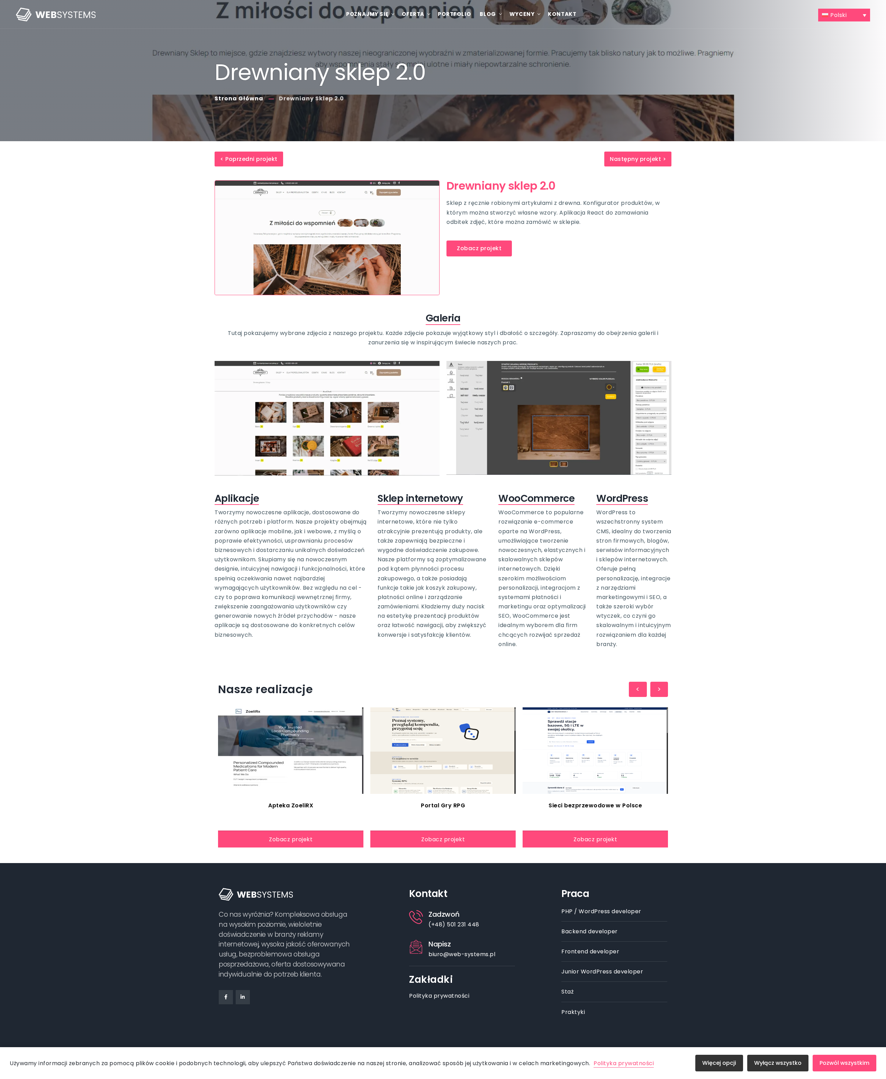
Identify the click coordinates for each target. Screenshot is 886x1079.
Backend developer (589, 931)
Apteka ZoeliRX (290, 805)
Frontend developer (590, 951)
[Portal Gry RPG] (443, 750)
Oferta (413, 14)
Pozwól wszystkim (844, 1063)
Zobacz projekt (291, 839)
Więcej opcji (719, 1063)
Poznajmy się (367, 14)
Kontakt (562, 14)
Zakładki (431, 979)
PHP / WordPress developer (601, 911)
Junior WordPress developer (602, 972)
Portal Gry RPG (443, 805)
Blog (488, 14)
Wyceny (522, 14)
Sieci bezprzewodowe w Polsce (595, 805)
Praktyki (573, 1012)
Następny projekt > (638, 159)
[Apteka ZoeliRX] (290, 750)
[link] (290, 750)
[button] (844, 15)
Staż (567, 992)
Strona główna (239, 98)
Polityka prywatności (439, 996)
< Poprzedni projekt (249, 159)
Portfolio (454, 14)
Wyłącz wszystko (778, 1063)
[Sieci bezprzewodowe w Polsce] (595, 750)
